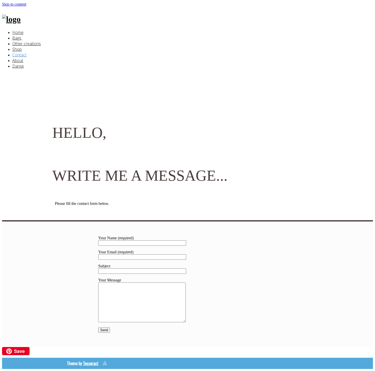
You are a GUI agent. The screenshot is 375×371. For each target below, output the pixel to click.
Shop (17, 49)
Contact (19, 55)
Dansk (18, 66)
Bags (16, 38)
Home (17, 32)
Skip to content (14, 4)
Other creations (26, 43)
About (17, 60)
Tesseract (90, 363)
